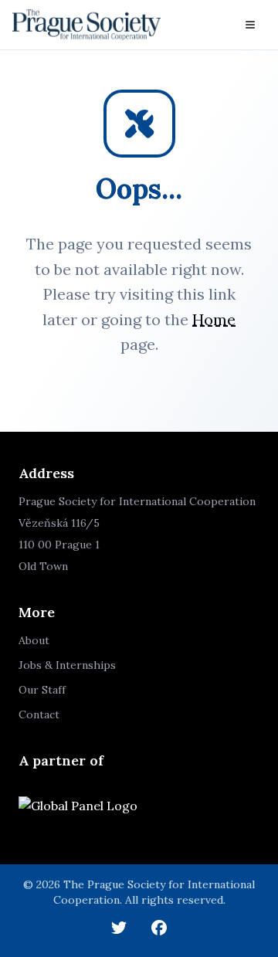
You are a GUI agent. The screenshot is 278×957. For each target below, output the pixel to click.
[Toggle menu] (250, 24)
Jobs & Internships (67, 665)
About (34, 640)
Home (214, 319)
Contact (39, 714)
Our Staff (42, 690)
